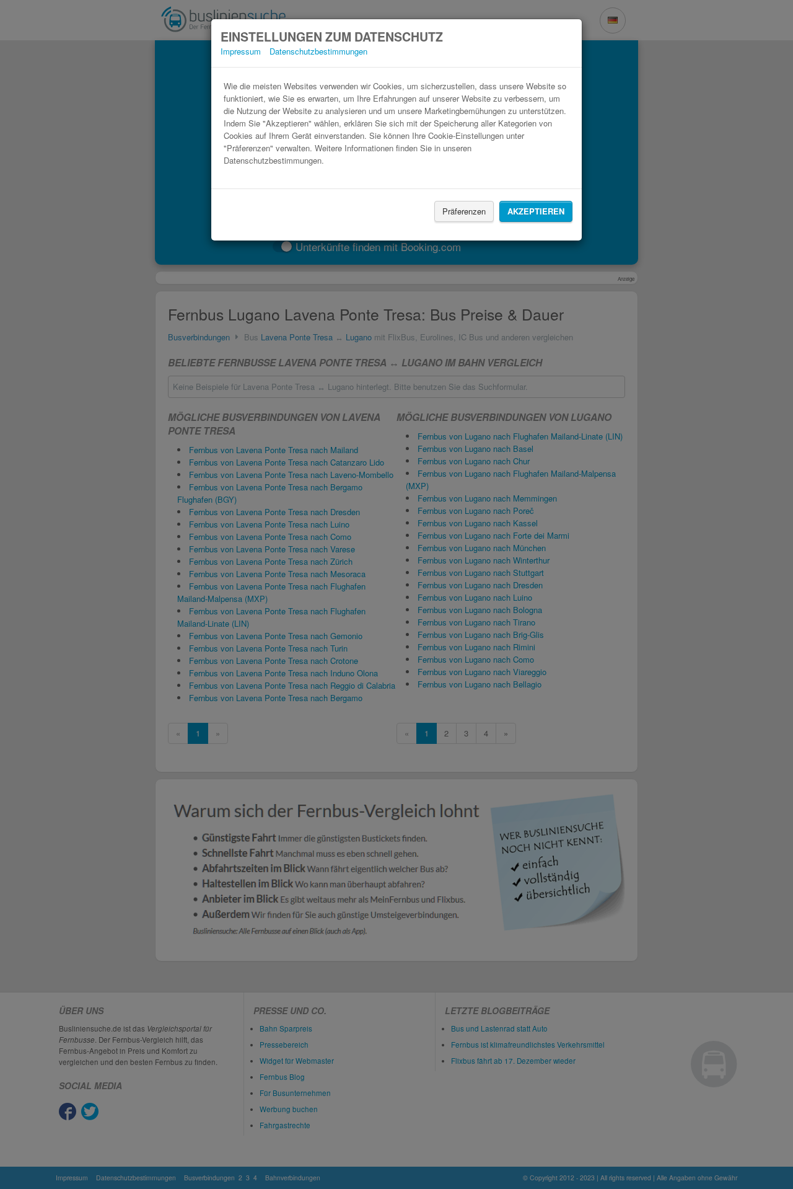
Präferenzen (464, 211)
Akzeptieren (535, 211)
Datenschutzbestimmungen (318, 51)
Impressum (241, 51)
